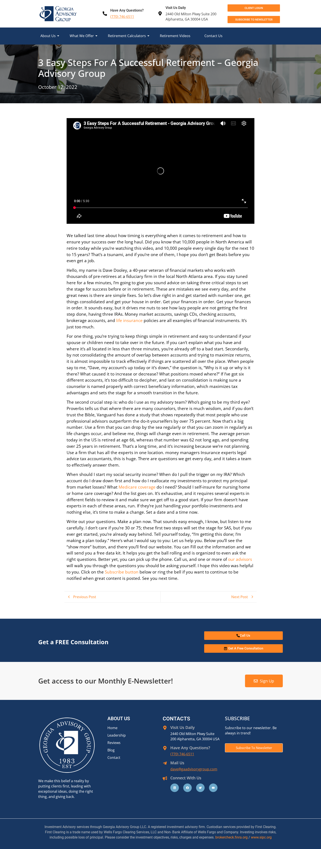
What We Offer (82, 35)
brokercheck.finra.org (231, 837)
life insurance (129, 320)
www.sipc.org (261, 837)
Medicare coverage (137, 487)
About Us (48, 35)
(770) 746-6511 (122, 16)
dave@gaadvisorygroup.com (193, 769)
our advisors (240, 559)
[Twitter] (200, 788)
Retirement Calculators (127, 35)
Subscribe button (121, 572)
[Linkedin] (174, 788)
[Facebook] (187, 788)
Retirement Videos (175, 35)
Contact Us (213, 35)
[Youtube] (213, 788)
